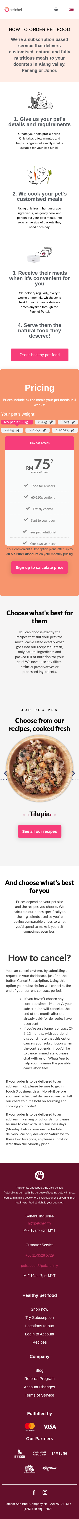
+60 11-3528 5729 (39, 1255)
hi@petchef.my (39, 1223)
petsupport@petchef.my (39, 1265)
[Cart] (55, 9)
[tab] (17, 422)
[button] (5, 773)
